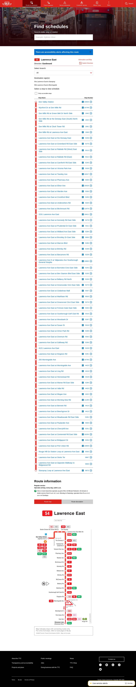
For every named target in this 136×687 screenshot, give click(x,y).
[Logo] (7, 3)
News (72, 658)
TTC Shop (73, 663)
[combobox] (63, 37)
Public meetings (46, 658)
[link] (63, 52)
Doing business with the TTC (50, 667)
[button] (109, 3)
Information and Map (85, 59)
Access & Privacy (29, 680)
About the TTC (16, 658)
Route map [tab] (47, 501)
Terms (13, 680)
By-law (20, 680)
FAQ (71, 667)
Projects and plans (18, 667)
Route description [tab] (77, 501)
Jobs (42, 663)
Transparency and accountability (22, 663)
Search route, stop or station (46, 32)
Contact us (111, 659)
